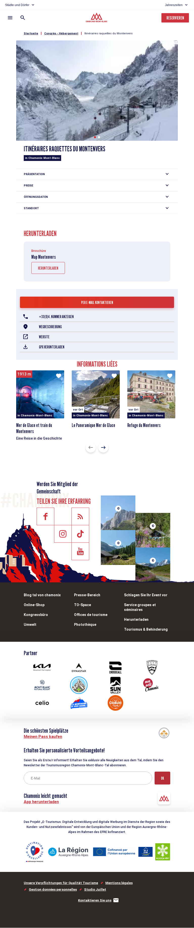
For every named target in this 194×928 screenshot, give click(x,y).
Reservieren (175, 17)
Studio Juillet (95, 889)
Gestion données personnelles (53, 889)
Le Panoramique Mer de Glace (93, 425)
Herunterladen (48, 268)
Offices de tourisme (90, 615)
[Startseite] (97, 18)
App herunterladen (41, 801)
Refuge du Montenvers (144, 425)
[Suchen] (23, 18)
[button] (95, 137)
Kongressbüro (36, 615)
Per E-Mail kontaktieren (97, 302)
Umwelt (30, 625)
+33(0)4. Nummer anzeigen (56, 316)
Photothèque (85, 625)
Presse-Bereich (87, 595)
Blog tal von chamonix (42, 595)
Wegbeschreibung (50, 326)
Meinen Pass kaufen (43, 736)
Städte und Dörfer (17, 5)
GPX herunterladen (51, 347)
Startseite (31, 33)
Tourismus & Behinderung (146, 629)
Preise (28, 185)
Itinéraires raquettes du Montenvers (108, 33)
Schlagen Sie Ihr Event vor (145, 595)
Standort (31, 208)
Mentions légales (119, 883)
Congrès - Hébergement (61, 33)
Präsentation (34, 174)
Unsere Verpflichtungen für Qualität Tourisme (61, 883)
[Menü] (10, 18)
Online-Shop (34, 605)
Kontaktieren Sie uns (94, 900)
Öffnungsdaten (36, 197)
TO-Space (82, 605)
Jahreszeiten (174, 5)
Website (44, 337)
